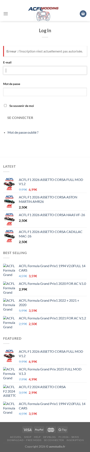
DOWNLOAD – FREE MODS (24, 440)
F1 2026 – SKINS (69, 437)
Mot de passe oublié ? (23, 132)
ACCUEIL (15, 437)
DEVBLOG (49, 437)
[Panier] (83, 13)
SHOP (27, 437)
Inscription (75, 440)
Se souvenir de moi (21, 106)
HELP (37, 437)
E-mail (7, 62)
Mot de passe (11, 84)
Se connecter (20, 118)
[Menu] (5, 13)
